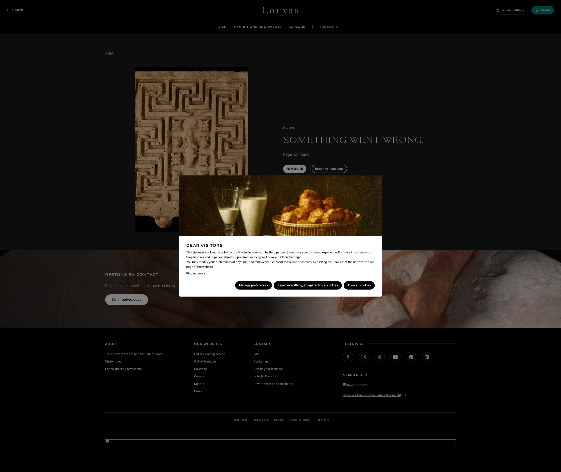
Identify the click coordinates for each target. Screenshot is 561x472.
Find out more (196, 273)
